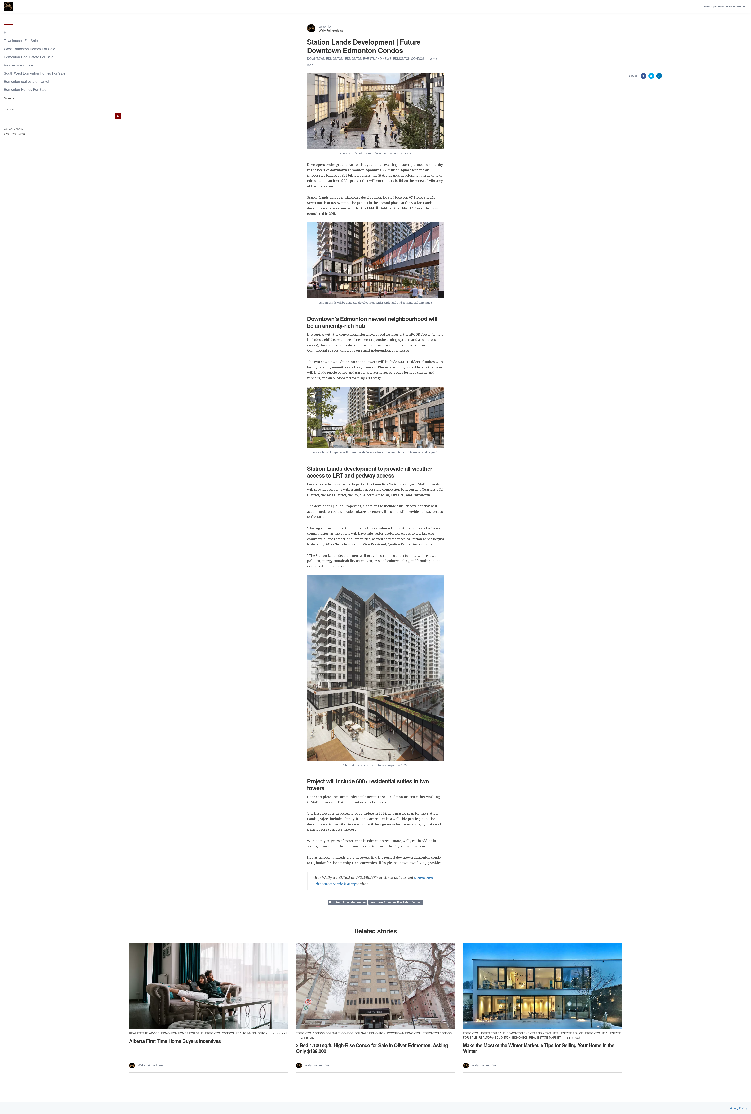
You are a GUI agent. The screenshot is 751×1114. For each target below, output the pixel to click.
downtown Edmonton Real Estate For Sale (396, 902)
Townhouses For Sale (21, 40)
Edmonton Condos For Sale (318, 1033)
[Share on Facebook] (644, 75)
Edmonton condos (409, 58)
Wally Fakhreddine (331, 30)
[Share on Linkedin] (659, 75)
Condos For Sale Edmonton (363, 1033)
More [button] (8, 98)
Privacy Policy (737, 1108)
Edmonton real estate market (26, 81)
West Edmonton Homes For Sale (29, 48)
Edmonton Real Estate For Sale (28, 56)
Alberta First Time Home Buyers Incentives (175, 1041)
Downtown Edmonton (325, 58)
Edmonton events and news (368, 58)
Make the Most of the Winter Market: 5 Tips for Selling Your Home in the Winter (538, 1048)
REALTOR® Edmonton (252, 1033)
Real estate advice (18, 64)
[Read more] (208, 986)
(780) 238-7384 (15, 134)
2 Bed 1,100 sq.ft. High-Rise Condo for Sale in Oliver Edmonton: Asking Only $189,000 (372, 1048)
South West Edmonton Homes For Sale (34, 72)
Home (8, 32)
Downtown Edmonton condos (347, 902)
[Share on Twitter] (651, 75)
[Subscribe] (118, 116)
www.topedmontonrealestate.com (725, 6)
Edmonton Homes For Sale (25, 89)
